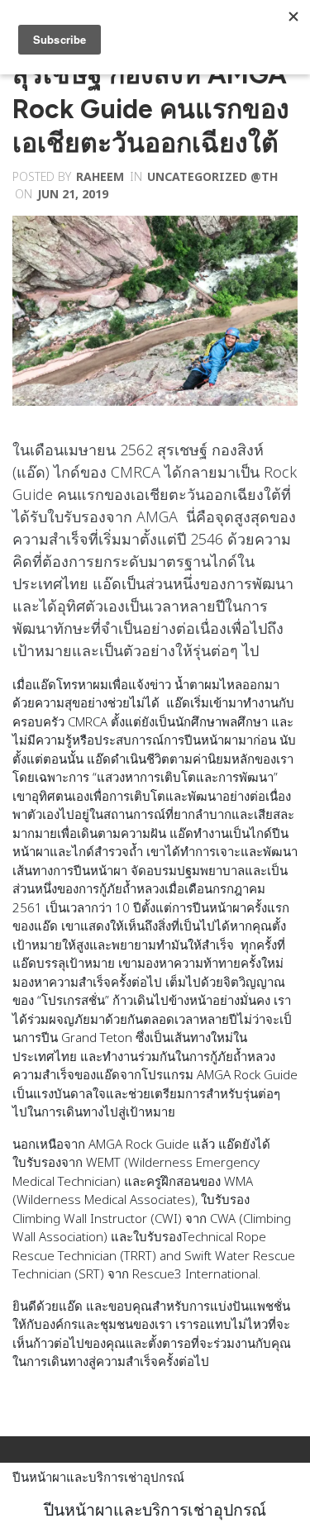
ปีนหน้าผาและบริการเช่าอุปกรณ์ (98, 1476)
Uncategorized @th (212, 176)
